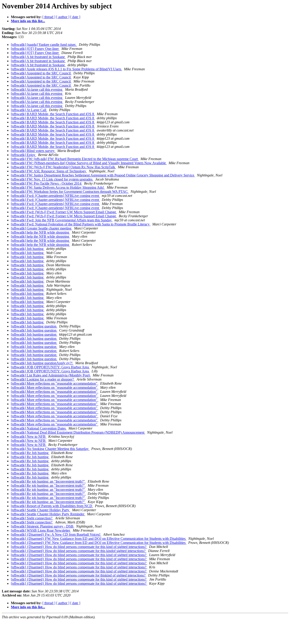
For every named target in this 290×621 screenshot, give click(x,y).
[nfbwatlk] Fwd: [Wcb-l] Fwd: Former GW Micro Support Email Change (64, 212)
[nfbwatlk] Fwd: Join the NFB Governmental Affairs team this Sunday (62, 220)
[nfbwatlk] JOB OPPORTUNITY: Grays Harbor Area (50, 367)
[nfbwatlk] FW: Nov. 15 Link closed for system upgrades (52, 179)
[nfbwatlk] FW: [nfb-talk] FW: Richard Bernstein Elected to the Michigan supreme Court (75, 159)
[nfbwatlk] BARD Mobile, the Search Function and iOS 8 (53, 114)
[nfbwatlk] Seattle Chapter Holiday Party (40, 510)
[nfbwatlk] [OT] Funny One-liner (35, 49)
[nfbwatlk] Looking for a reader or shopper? (43, 379)
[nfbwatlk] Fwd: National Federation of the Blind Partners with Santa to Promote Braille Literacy (80, 224)
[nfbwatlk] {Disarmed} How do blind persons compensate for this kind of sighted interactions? (79, 547)
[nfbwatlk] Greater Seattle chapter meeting (41, 228)
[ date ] (75, 17)
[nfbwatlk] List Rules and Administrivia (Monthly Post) (51, 375)
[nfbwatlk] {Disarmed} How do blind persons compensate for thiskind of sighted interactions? (78, 575)
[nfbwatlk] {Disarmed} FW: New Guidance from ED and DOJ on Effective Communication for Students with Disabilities (98, 538)
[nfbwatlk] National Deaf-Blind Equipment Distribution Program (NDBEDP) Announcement (78, 432)
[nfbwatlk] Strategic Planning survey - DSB (42, 526)
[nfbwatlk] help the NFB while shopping (40, 232)
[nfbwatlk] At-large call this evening (37, 89)
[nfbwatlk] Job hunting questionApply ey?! (42, 363)
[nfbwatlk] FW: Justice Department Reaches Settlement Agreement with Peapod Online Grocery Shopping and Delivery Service (103, 175)
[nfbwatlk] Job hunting (27, 249)
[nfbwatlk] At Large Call (29, 110)
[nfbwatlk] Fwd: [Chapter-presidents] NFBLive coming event (55, 196)
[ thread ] (48, 17)
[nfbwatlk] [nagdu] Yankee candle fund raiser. (44, 44)
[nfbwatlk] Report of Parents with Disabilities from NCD (52, 506)
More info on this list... (28, 21)
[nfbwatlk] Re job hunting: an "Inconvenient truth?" (48, 481)
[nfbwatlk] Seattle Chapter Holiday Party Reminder (48, 514)
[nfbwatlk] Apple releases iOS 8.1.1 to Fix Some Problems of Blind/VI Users (66, 69)
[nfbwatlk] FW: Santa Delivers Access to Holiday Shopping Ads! (58, 187)
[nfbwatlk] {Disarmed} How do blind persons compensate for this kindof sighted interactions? (78, 551)
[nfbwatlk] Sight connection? (32, 518)
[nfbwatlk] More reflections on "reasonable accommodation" (54, 383)
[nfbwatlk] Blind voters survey (33, 151)
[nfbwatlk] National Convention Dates (39, 428)
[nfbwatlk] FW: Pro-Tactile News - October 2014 (46, 183)
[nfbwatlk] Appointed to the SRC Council (41, 73)
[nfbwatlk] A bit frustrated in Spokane (38, 57)
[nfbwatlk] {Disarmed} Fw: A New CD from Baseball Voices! (56, 534)
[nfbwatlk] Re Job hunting (30, 453)
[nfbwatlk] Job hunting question (34, 326)
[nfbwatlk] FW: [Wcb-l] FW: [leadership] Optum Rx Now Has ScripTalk (63, 167)
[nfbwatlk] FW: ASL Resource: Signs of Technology (49, 171)
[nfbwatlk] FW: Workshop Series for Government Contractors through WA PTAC (70, 191)
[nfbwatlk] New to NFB (28, 436)
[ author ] (62, 17)
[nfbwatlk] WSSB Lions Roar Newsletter (41, 530)
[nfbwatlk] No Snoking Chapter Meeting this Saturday (50, 449)
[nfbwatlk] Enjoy (23, 155)
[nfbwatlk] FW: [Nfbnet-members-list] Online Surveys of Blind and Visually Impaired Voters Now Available (89, 163)
